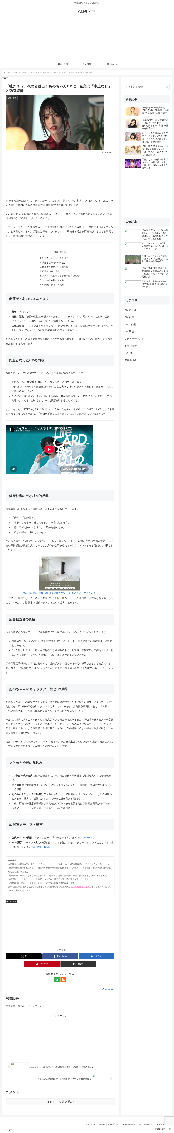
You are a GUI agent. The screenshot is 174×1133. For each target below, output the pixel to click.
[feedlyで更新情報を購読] (57, 979)
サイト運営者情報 (162, 1124)
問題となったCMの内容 (53, 262)
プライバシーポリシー (131, 1124)
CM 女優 (12, 901)
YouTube (88, 837)
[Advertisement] (87, 40)
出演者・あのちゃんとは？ (55, 258)
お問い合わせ (113, 1124)
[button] (78, 964)
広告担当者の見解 (51, 271)
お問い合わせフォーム (81, 886)
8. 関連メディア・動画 (53, 284)
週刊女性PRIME (41, 847)
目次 (56, 252)
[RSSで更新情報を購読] (63, 979)
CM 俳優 (101, 1124)
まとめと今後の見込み (53, 280)
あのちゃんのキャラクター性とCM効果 (61, 275)
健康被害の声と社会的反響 (55, 267)
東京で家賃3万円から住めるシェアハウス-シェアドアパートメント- (60, 592)
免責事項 (148, 1124)
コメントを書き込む (60, 1102)
